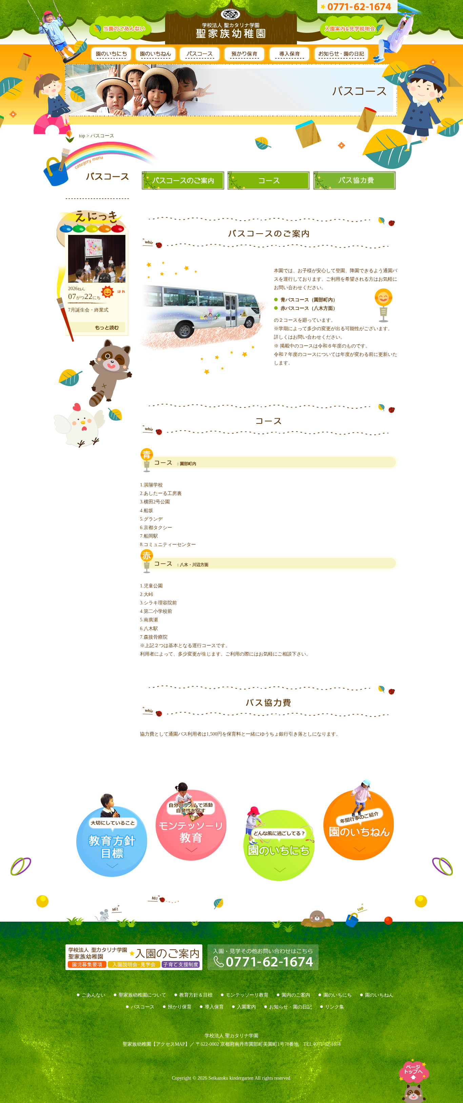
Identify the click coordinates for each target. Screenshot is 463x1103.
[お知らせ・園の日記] (343, 59)
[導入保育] (290, 59)
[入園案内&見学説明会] (352, 35)
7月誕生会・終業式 (88, 310)
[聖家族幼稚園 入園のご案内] (133, 965)
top (82, 135)
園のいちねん (379, 995)
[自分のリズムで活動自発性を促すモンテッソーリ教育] (191, 821)
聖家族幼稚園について (142, 995)
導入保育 (214, 1006)
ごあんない (93, 995)
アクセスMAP (170, 1044)
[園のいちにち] (112, 59)
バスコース (143, 1006)
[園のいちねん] (157, 59)
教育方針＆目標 (196, 995)
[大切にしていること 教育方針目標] (110, 835)
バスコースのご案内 (181, 180)
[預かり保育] (245, 59)
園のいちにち (337, 995)
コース (267, 180)
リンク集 (334, 1006)
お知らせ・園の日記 (290, 1006)
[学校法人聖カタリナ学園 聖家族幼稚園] (231, 24)
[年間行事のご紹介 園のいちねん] (354, 819)
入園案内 (246, 1006)
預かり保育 (180, 1006)
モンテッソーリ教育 (247, 995)
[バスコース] (201, 59)
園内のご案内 (296, 995)
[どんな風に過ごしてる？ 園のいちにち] (270, 843)
